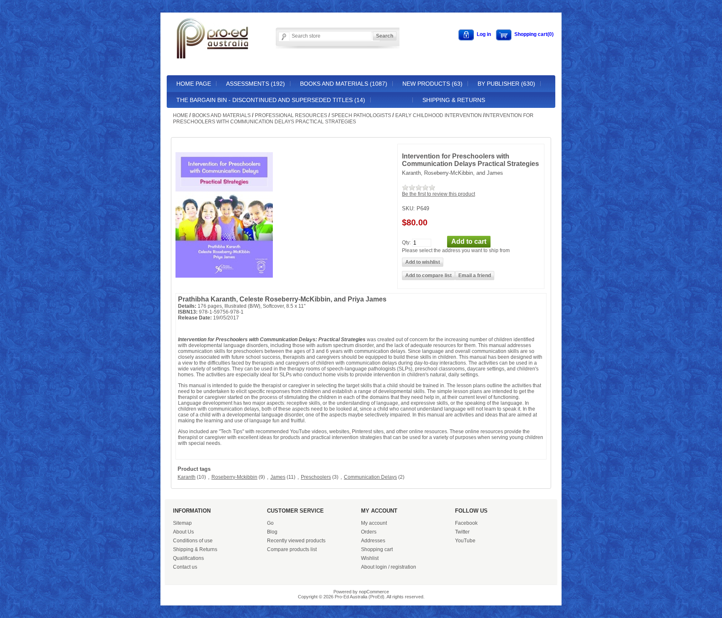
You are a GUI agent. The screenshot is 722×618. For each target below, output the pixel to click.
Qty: (406, 242)
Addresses (373, 541)
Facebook (466, 523)
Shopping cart (377, 549)
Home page (193, 83)
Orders (368, 532)
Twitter (462, 532)
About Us (183, 532)
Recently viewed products (296, 541)
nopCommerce (374, 591)
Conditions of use (193, 541)
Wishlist (370, 558)
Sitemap (182, 523)
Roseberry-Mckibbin (234, 477)
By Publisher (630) (506, 83)
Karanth (187, 477)
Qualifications (188, 558)
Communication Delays (370, 477)
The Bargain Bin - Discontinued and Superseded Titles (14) (270, 100)
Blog (272, 532)
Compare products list (292, 549)
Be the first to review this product (438, 194)
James (277, 477)
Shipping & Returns (453, 100)
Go (270, 523)
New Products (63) (432, 83)
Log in (484, 34)
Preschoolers (316, 477)
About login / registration (388, 567)
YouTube (465, 541)
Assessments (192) (255, 83)
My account (374, 523)
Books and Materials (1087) (343, 83)
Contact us (185, 567)
